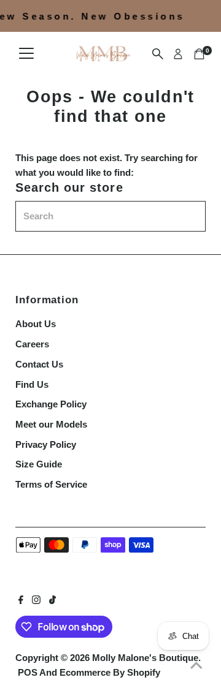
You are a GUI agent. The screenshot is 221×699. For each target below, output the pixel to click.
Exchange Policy (51, 404)
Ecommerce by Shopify (110, 672)
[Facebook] (20, 601)
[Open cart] (199, 53)
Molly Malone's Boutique (145, 657)
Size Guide (38, 464)
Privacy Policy (45, 444)
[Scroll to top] (196, 665)
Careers (32, 344)
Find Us (31, 384)
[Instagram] (36, 601)
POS (27, 672)
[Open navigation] (26, 54)
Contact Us (39, 364)
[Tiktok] (52, 601)
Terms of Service (51, 484)
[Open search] (157, 53)
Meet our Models (51, 424)
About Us (35, 324)
